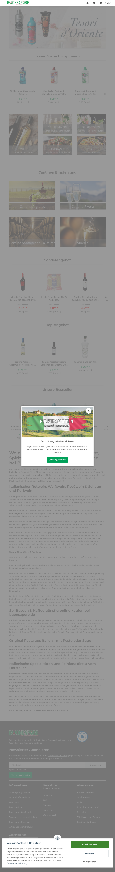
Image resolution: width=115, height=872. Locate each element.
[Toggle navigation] (3, 1)
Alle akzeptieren (89, 844)
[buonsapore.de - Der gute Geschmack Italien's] (18, 3)
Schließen (90, 853)
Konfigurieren (89, 861)
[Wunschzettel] (94, 3)
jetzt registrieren (58, 459)
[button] (87, 3)
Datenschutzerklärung (17, 863)
